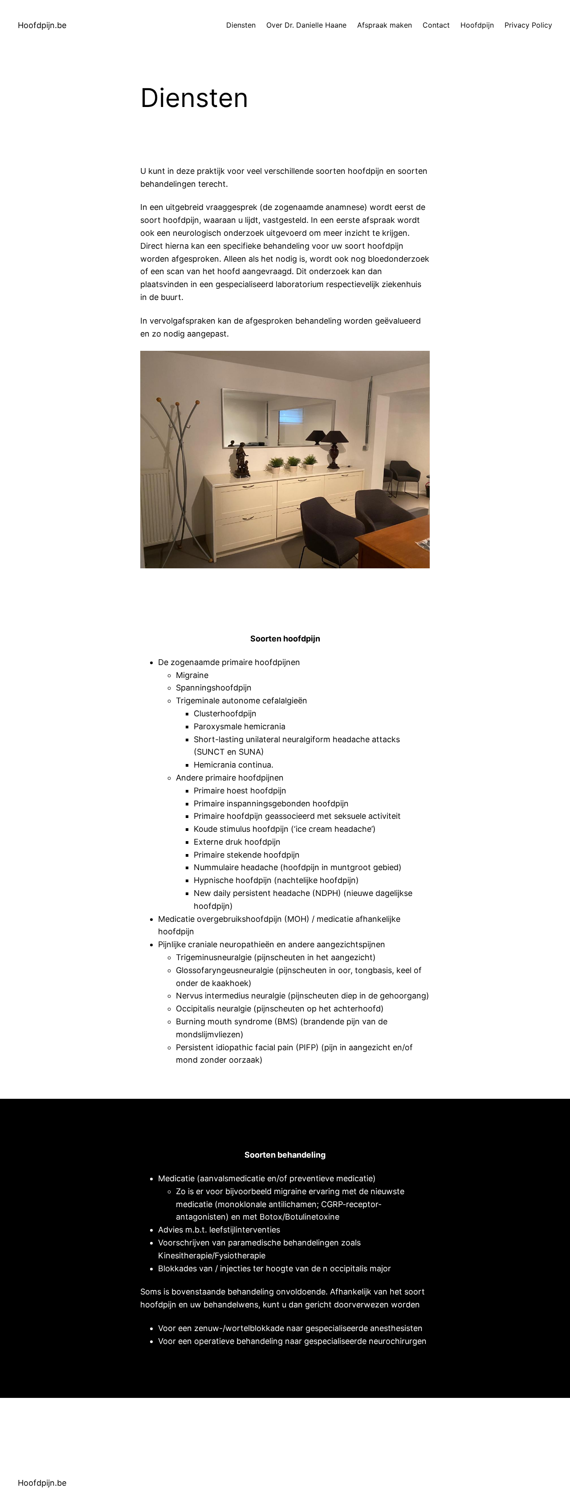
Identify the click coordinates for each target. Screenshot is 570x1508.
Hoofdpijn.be (42, 25)
